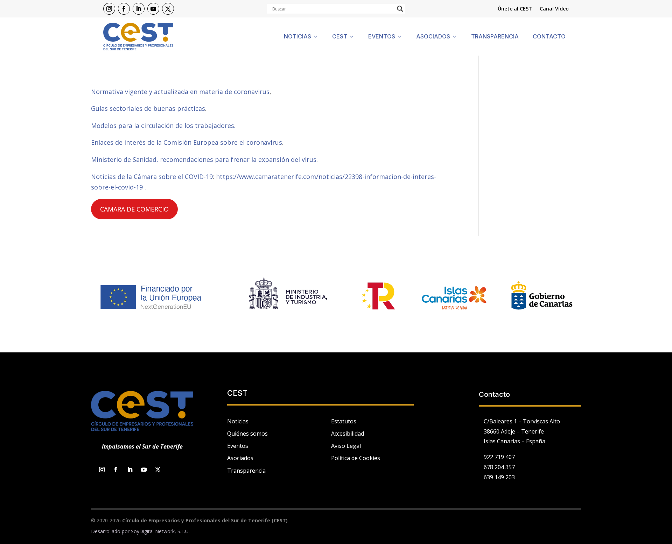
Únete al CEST (515, 9)
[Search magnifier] (400, 9)
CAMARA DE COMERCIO (134, 209)
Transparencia (495, 37)
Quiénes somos (247, 433)
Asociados (433, 37)
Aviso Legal (346, 446)
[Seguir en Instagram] (109, 9)
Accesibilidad (347, 433)
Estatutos (343, 421)
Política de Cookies (355, 458)
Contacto (549, 37)
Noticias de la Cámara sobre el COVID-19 (152, 176)
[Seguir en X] (168, 9)
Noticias (297, 37)
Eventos (381, 37)
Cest (339, 37)
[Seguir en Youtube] (153, 9)
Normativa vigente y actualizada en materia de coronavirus (180, 91)
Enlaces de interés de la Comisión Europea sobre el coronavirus (186, 142)
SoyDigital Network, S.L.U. (160, 531)
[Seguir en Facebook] (124, 9)
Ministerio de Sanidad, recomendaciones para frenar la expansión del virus (203, 159)
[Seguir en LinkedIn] (139, 9)
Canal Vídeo (554, 9)
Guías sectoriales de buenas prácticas (148, 108)
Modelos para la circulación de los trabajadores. (163, 125)
